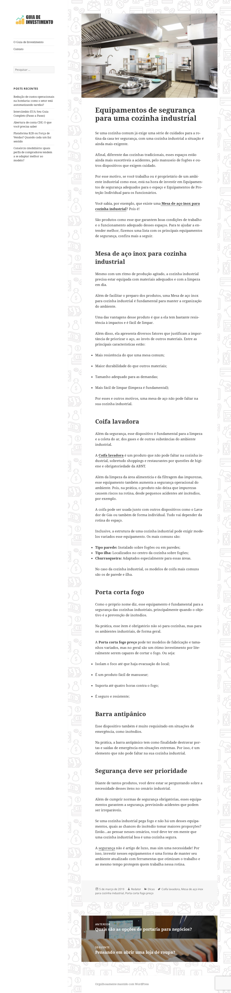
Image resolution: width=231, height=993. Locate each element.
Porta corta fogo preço (139, 893)
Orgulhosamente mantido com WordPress (122, 984)
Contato (18, 49)
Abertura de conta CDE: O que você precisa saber (32, 124)
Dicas (151, 889)
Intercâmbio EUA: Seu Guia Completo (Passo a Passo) (31, 114)
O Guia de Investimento (29, 42)
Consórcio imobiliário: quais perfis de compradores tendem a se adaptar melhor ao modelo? (33, 154)
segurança (107, 848)
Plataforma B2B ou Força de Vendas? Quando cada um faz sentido (32, 137)
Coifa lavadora (111, 455)
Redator (136, 889)
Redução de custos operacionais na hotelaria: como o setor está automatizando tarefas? (34, 101)
